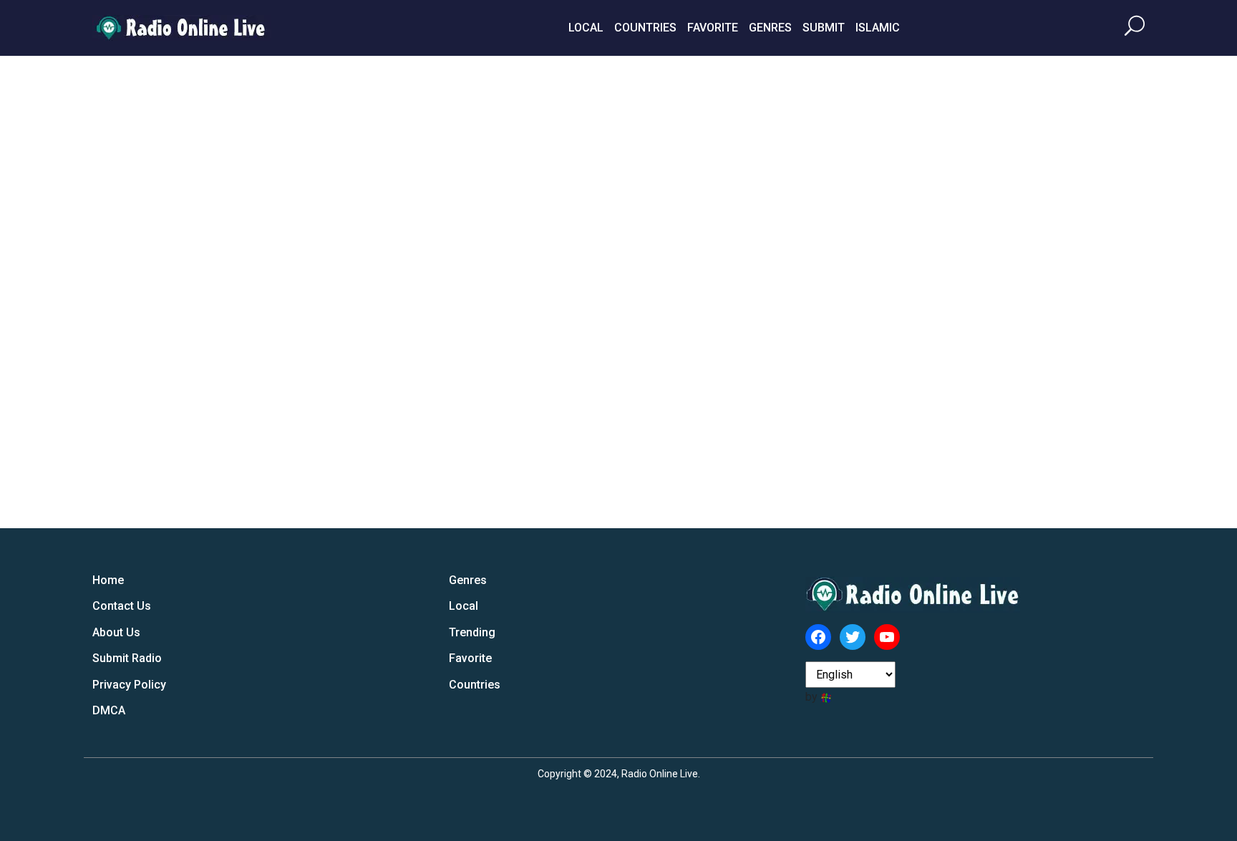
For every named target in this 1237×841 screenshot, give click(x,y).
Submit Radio (127, 658)
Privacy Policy (129, 684)
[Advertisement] (1037, 292)
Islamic (877, 27)
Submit (823, 27)
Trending (472, 632)
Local (585, 27)
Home (108, 580)
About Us (116, 632)
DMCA (108, 710)
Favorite (712, 27)
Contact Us (121, 606)
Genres (770, 27)
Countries (645, 27)
